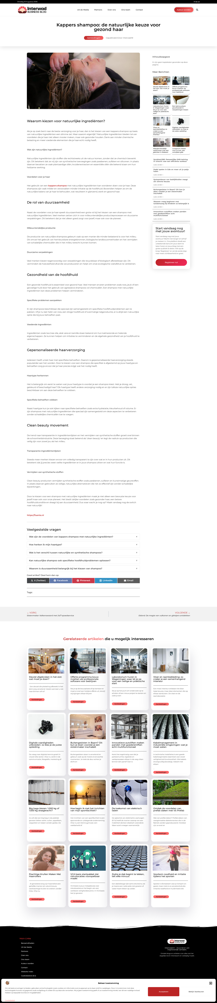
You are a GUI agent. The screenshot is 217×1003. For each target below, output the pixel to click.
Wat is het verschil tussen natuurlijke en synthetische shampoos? (83, 552)
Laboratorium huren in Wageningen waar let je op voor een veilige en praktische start (161, 109)
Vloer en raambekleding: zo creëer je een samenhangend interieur (160, 131)
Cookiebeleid (10, 1000)
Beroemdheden (27, 943)
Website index (27, 972)
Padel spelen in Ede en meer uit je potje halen (171, 170)
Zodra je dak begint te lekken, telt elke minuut (128, 875)
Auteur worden (27, 963)
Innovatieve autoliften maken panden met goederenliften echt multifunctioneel (169, 213)
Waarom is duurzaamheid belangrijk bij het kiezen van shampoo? (83, 568)
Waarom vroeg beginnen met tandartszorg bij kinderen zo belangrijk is (171, 202)
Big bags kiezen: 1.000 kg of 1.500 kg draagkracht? (44, 809)
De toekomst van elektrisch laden (127, 809)
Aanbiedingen (93, 38)
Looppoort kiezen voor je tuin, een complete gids (179, 150)
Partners (98, 10)
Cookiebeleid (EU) (28, 976)
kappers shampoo (57, 185)
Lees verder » (158, 165)
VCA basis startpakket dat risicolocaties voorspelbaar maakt (85, 876)
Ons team (125, 10)
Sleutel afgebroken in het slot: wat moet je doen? (161, 88)
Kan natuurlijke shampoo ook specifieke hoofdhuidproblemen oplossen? (83, 560)
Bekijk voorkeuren (196, 992)
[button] (210, 983)
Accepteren (163, 992)
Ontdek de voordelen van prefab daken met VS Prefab (168, 809)
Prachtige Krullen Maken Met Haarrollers (45, 875)
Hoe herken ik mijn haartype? (83, 544)
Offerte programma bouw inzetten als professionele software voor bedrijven (180, 89)
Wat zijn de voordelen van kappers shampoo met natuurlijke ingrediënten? (83, 536)
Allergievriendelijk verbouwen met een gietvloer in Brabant (161, 150)
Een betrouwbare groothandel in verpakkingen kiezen (180, 108)
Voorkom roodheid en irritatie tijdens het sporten (169, 875)
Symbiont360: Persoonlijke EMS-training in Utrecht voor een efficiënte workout (170, 160)
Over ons (112, 10)
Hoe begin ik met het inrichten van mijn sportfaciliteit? (87, 809)
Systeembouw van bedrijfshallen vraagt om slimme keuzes (170, 180)
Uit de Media (83, 10)
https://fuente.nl (35, 515)
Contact (139, 10)
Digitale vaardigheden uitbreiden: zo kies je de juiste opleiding (180, 129)
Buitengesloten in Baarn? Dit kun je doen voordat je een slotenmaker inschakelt (169, 191)
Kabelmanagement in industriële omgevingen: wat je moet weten (170, 744)
